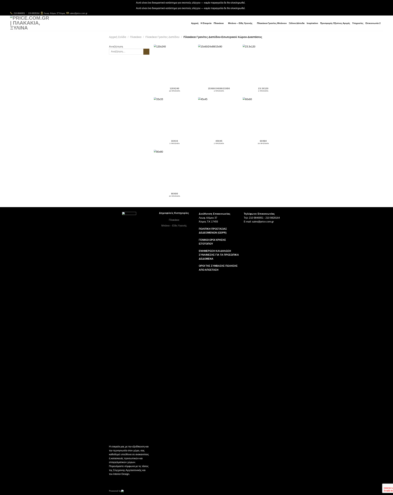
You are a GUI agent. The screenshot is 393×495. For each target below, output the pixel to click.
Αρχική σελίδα (117, 37)
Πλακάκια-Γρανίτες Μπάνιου (272, 23)
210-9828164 (33, 13)
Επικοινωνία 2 (373, 23)
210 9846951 (256, 217)
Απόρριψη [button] (251, 2)
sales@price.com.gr (78, 13)
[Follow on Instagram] (376, 13)
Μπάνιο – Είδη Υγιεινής (240, 23)
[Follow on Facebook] (372, 13)
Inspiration (312, 23)
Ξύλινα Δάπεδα (297, 23)
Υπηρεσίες (357, 23)
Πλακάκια (219, 23)
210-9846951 (19, 13)
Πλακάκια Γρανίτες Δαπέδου (162, 37)
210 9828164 (272, 217)
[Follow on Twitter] (380, 13)
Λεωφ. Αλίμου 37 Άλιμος (54, 13)
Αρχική (194, 23)
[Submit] (146, 52)
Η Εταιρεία (206, 23)
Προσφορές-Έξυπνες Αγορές (335, 23)
